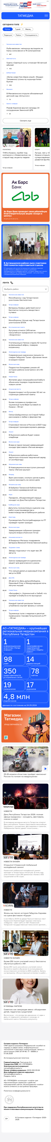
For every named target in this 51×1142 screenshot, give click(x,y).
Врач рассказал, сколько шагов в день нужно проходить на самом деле (27, 478)
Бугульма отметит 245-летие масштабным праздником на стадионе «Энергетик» (27, 332)
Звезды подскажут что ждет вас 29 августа (25, 551)
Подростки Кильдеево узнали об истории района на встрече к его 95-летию (26, 369)
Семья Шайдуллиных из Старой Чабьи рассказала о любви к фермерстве (27, 415)
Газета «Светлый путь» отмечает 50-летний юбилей (27, 64)
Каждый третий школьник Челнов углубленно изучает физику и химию (26, 604)
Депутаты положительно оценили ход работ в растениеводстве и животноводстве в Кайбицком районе (27, 510)
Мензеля (9, 89)
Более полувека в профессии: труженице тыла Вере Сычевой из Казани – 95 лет (25, 404)
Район (18, 35)
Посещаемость (31, 35)
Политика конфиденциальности (17, 1091)
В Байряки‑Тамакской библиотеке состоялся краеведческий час (25, 488)
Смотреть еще (25, 121)
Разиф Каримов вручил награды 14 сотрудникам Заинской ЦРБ (23, 109)
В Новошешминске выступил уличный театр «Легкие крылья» (27, 468)
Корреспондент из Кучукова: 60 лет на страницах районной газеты (27, 393)
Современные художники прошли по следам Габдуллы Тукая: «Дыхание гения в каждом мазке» (28, 357)
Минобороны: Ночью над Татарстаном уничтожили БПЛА (27, 321)
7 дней (17, 29)
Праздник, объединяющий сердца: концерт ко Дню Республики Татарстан (27, 499)
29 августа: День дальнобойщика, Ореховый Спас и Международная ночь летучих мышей (27, 583)
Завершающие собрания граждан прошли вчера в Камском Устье (24, 531)
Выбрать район (11, 289)
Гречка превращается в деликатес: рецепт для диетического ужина (25, 561)
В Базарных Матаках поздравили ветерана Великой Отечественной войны (28, 541)
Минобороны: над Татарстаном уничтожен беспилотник (23, 299)
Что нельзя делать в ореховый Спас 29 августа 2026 (27, 572)
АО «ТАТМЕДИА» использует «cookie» (19, 1080)
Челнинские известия (14, 44)
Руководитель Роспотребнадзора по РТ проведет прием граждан (27, 521)
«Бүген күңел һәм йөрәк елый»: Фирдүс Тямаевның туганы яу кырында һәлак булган (25, 79)
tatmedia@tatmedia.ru (13, 1068)
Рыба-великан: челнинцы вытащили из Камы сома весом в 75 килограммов (25, 49)
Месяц (28, 29)
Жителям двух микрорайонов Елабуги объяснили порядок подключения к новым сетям (27, 382)
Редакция (8, 35)
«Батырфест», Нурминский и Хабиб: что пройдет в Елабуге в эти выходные (28, 594)
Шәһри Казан (11, 73)
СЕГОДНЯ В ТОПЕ (11, 24)
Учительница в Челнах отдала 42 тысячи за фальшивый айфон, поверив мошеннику (27, 345)
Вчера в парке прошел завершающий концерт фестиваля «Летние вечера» (26, 446)
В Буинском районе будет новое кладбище (24, 436)
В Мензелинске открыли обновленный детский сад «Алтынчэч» (25, 94)
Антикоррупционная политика (16, 1058)
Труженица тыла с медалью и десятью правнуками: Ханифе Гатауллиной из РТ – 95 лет (27, 615)
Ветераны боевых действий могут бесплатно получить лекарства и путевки (25, 310)
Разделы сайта (10, 1076)
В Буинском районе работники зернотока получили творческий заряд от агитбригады (27, 457)
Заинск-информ (12, 103)
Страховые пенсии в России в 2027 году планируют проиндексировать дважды (27, 426)
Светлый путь (11, 58)
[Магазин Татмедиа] (25, 726)
